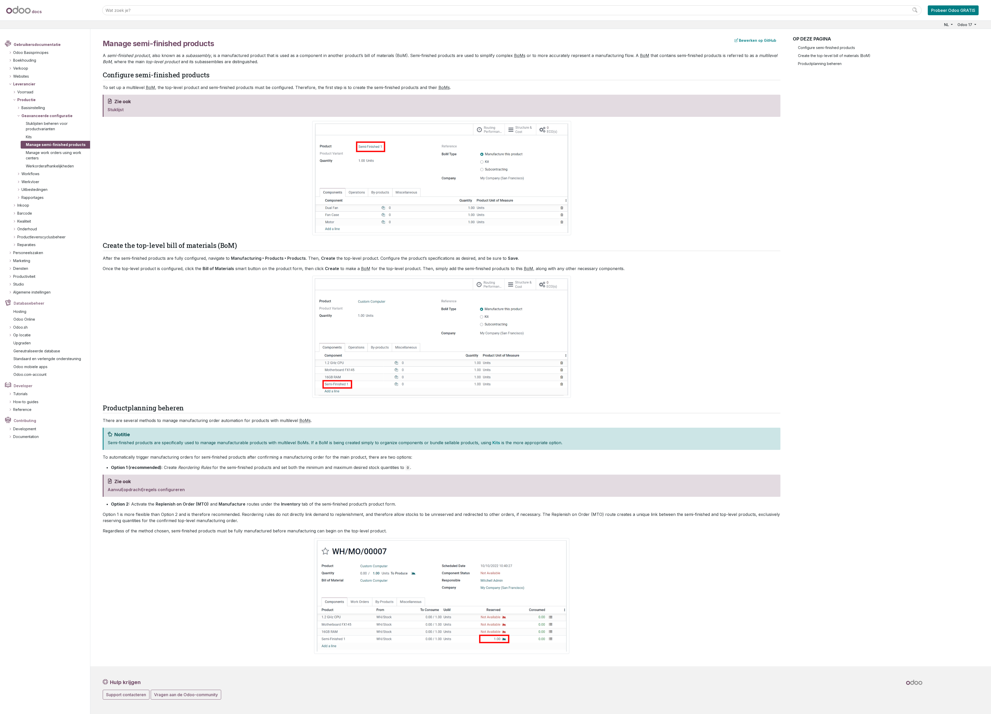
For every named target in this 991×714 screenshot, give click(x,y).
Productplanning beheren (820, 63)
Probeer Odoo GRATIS (953, 10)
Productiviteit (24, 276)
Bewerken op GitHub (757, 40)
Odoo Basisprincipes (31, 52)
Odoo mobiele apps (30, 366)
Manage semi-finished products (56, 144)
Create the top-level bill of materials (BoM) (834, 55)
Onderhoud (27, 229)
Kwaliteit (24, 221)
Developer (23, 386)
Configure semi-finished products (826, 47)
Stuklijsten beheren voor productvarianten (47, 126)
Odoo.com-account (29, 374)
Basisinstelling (33, 108)
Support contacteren (126, 694)
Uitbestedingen (34, 189)
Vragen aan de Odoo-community (186, 694)
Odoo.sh (20, 327)
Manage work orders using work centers (53, 155)
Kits (29, 137)
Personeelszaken (28, 252)
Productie (26, 100)
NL (947, 24)
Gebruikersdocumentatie (37, 44)
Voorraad (25, 92)
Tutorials (20, 394)
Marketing (21, 260)
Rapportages (32, 197)
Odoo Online (24, 319)
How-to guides (25, 402)
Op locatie (22, 335)
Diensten (20, 268)
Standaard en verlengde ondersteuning (47, 358)
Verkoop (20, 68)
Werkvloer (30, 182)
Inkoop (23, 205)
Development (24, 429)
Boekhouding (24, 60)
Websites (21, 76)
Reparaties (26, 244)
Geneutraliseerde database (36, 351)
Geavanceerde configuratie (47, 115)
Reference (22, 409)
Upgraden (22, 343)
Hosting (19, 311)
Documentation (26, 436)
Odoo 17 (965, 24)
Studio (18, 284)
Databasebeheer (29, 303)
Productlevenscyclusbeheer (41, 237)
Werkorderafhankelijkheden (50, 166)
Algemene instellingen (32, 292)
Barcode (24, 213)
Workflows (30, 174)
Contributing (25, 420)
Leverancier (24, 84)
